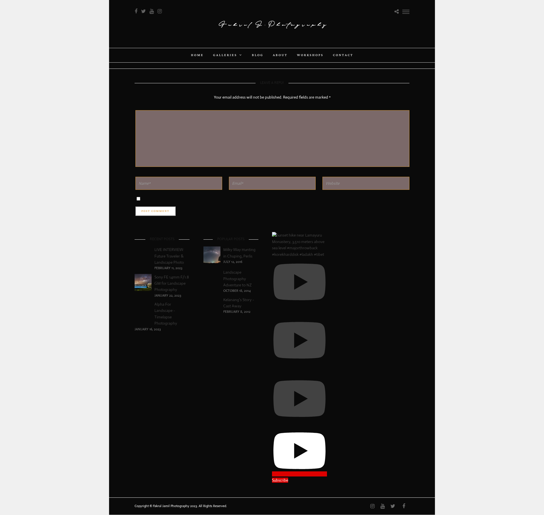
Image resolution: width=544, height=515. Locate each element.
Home (197, 55)
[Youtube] (152, 11)
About (280, 55)
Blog (258, 55)
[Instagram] (160, 11)
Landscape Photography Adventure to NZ (237, 279)
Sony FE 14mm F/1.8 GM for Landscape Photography (171, 283)
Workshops (310, 55)
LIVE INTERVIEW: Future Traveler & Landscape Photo (169, 256)
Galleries (225, 55)
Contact (343, 55)
